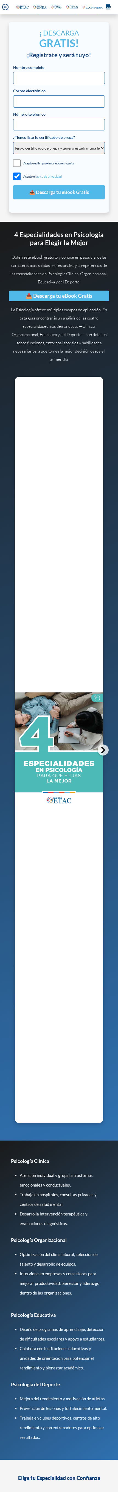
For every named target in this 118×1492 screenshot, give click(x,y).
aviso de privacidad (49, 176)
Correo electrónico (29, 91)
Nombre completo (28, 67)
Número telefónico (29, 114)
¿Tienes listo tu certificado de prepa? (44, 137)
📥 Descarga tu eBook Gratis (59, 296)
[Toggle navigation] (4, 7)
